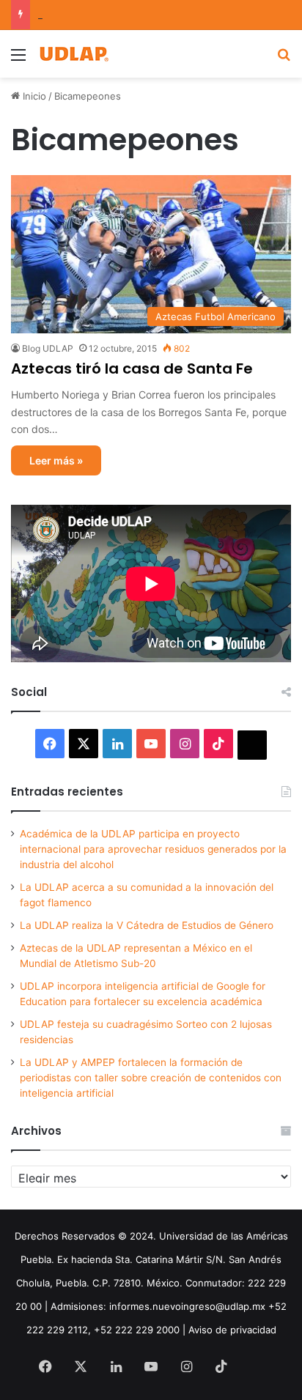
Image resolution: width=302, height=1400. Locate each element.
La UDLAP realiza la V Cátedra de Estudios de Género (146, 925)
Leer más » (56, 460)
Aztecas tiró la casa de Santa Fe (132, 368)
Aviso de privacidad (232, 1330)
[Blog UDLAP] (73, 53)
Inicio (33, 96)
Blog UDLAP (47, 348)
